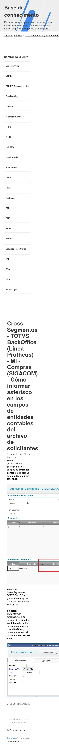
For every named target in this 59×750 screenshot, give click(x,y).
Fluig (8, 126)
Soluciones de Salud (16, 248)
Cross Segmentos (13, 35)
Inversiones (11, 167)
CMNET (9, 75)
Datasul (9, 106)
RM (7, 208)
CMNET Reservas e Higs (17, 86)
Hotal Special (12, 157)
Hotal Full (10, 146)
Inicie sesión (13, 738)
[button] (18, 709)
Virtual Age (11, 289)
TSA (8, 269)
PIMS (8, 187)
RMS (8, 218)
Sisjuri (9, 238)
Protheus (10, 197)
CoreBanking (12, 96)
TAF (7, 258)
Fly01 (8, 136)
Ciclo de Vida (12, 65)
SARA (8, 228)
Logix (8, 177)
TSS (8, 279)
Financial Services (15, 116)
